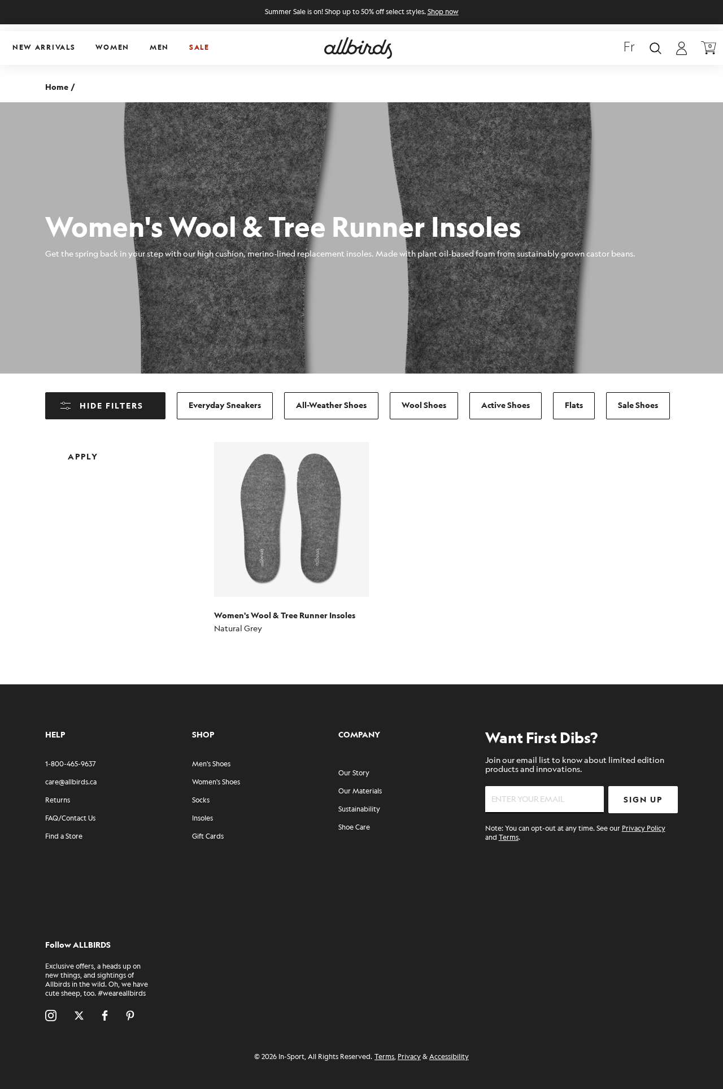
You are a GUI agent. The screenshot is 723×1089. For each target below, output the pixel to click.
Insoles (202, 818)
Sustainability (359, 809)
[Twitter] (79, 1015)
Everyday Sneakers (225, 405)
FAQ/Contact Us (70, 818)
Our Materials (360, 791)
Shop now (443, 12)
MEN (159, 47)
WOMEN (112, 47)
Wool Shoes (424, 405)
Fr (629, 48)
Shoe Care (354, 827)
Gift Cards (208, 836)
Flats (574, 405)
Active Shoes (505, 405)
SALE (199, 47)
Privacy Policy (643, 828)
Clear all (162, 448)
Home (56, 87)
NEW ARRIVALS (43, 47)
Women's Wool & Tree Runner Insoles (284, 615)
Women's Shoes (216, 782)
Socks (201, 800)
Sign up (643, 800)
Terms (509, 837)
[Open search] (655, 48)
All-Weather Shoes (331, 405)
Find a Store (63, 836)
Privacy (409, 1057)
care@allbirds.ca (71, 782)
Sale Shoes (638, 405)
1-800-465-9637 (70, 764)
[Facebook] (105, 1015)
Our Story (353, 773)
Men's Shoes (211, 764)
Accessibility (449, 1057)
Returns (57, 800)
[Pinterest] (130, 1015)
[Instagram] (50, 1015)
